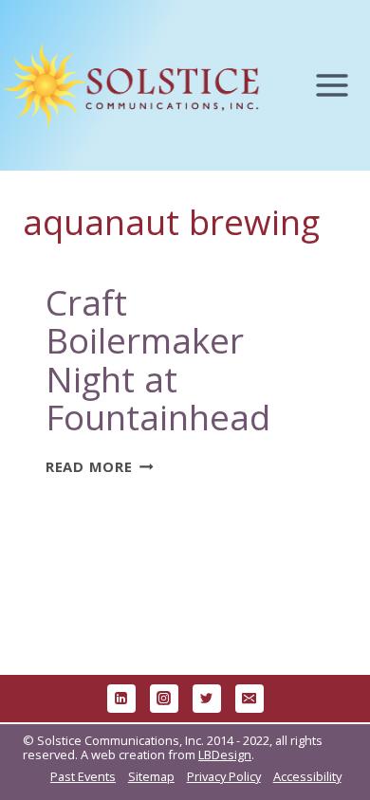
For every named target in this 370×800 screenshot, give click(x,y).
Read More (100, 466)
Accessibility (307, 776)
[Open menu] (341, 85)
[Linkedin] (121, 698)
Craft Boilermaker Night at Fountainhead (158, 360)
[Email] (249, 698)
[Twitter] (207, 698)
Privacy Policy (224, 776)
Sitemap (151, 776)
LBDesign (224, 754)
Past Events (83, 776)
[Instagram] (164, 698)
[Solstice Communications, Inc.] (130, 85)
